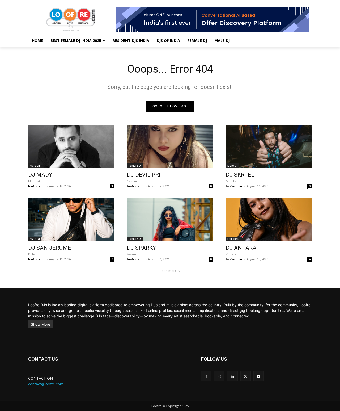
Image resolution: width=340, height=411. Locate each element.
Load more (168, 271)
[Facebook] (206, 376)
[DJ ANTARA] (269, 219)
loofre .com (36, 186)
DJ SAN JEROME (49, 248)
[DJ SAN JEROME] (71, 219)
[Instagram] (219, 376)
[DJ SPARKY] (170, 219)
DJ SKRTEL (240, 174)
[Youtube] (258, 376)
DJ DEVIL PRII (144, 174)
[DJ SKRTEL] (269, 146)
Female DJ (135, 165)
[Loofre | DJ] (70, 19)
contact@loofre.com (45, 384)
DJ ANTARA (241, 248)
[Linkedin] (232, 376)
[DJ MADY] (71, 146)
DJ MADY (40, 174)
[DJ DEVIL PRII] (170, 146)
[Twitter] (245, 376)
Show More (40, 324)
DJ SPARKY (141, 248)
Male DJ (35, 165)
